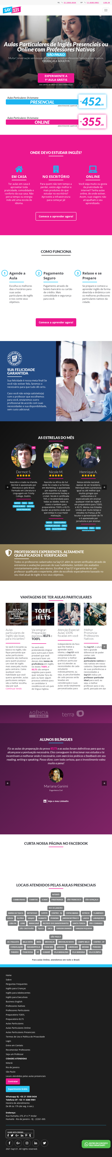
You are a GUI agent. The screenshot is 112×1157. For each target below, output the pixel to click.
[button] (106, 10)
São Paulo (56, 937)
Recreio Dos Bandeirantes (56, 923)
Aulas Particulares (14, 1023)
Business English (14, 1001)
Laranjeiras (98, 918)
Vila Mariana (78, 952)
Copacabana (72, 913)
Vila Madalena (61, 952)
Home (9, 975)
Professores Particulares (17, 1010)
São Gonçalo (91, 899)
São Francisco (74, 899)
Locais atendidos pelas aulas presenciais (26, 1076)
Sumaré (46, 952)
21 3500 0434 (70, 2)
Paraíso (15, 952)
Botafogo (32, 913)
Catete (44, 913)
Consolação (16, 947)
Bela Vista (28, 942)
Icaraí (45, 899)
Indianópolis (33, 947)
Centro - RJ (56, 913)
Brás (39, 942)
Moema (85, 947)
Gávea (10, 918)
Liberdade (73, 947)
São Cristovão (27, 928)
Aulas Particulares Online (18, 1027)
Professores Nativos (15, 1006)
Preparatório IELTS (15, 1019)
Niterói (56, 894)
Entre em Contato (14, 1045)
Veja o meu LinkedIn (58, 793)
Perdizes (97, 947)
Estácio (86, 913)
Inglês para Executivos (17, 997)
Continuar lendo (14, 688)
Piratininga (57, 899)
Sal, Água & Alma (61, 783)
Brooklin (50, 942)
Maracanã (34, 923)
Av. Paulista (13, 942)
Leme (22, 923)
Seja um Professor (14, 1054)
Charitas (33, 899)
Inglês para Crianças (16, 988)
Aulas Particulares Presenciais (20, 1032)
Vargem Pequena (84, 928)
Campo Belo (84, 942)
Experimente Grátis (17, 1089)
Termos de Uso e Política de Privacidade (25, 1036)
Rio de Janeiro (56, 908)
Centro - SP (98, 942)
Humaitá (42, 918)
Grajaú (31, 918)
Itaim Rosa (28, 952)
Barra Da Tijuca (15, 913)
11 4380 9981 (93, 2)
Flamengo (98, 913)
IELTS (46, 635)
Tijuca (41, 928)
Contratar (13, 1081)
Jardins (60, 947)
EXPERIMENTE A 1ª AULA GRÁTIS (56, 78)
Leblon (12, 923)
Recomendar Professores (18, 1049)
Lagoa (86, 918)
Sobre (9, 979)
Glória (20, 918)
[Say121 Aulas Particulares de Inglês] (12, 9)
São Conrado (96, 923)
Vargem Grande (64, 928)
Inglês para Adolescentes (18, 992)
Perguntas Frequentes (16, 984)
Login (8, 1041)
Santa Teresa (79, 923)
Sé (38, 952)
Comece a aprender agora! (56, 216)
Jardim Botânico (71, 918)
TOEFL (36, 639)
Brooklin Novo (66, 942)
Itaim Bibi (48, 947)
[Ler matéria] (17, 614)
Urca (50, 928)
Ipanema (54, 918)
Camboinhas (19, 899)
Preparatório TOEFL (15, 1014)
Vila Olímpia (95, 952)
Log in (106, 2)
